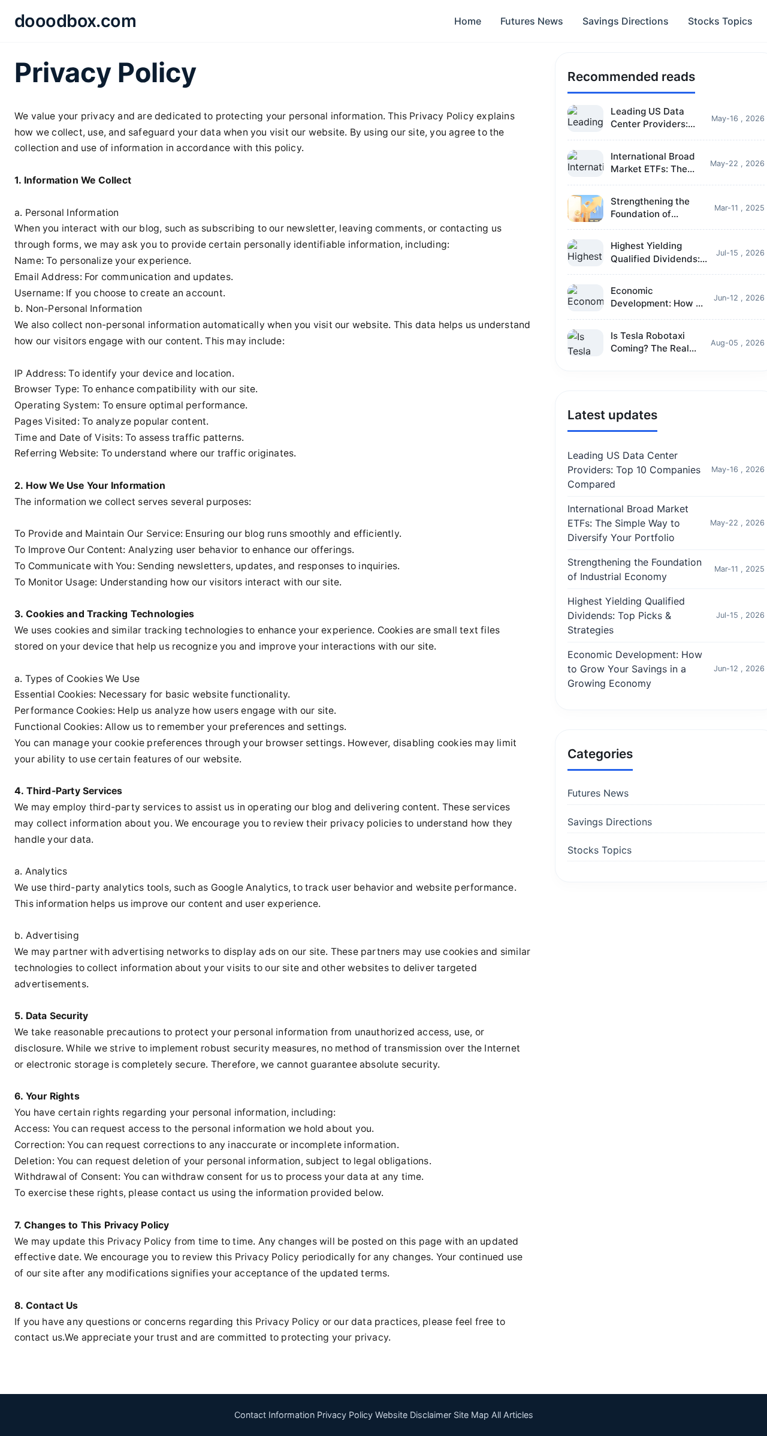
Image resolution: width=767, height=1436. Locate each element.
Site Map (471, 1415)
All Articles (512, 1415)
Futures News (531, 21)
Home (467, 21)
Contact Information (274, 1415)
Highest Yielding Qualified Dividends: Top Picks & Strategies (626, 615)
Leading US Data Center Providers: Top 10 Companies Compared (633, 469)
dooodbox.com (75, 20)
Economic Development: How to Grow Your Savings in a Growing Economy (634, 668)
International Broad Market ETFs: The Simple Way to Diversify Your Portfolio (628, 523)
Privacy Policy (345, 1415)
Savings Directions (625, 21)
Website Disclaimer (413, 1415)
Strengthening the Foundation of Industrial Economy (634, 569)
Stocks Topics (720, 21)
